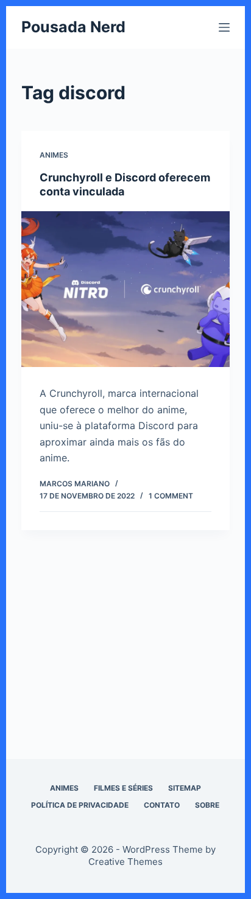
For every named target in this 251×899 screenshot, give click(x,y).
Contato (162, 805)
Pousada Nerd (73, 27)
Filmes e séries (123, 787)
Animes (54, 154)
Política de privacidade (80, 805)
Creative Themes (125, 861)
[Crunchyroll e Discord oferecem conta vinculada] (125, 289)
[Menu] (224, 27)
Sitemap (184, 787)
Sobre (207, 805)
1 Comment (171, 495)
